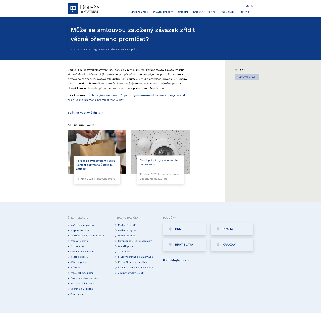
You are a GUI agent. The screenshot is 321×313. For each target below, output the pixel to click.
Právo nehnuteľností (81, 272)
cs (251, 5)
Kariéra (198, 12)
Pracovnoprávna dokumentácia (135, 256)
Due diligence (125, 246)
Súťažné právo (78, 262)
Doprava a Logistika (81, 288)
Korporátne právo (80, 230)
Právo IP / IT (77, 267)
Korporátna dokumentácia (132, 262)
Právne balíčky (163, 12)
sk (247, 5)
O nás (212, 12)
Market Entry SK (127, 230)
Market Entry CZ (127, 225)
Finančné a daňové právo (84, 278)
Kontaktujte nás (175, 260)
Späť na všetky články (84, 112)
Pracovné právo (79, 241)
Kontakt (245, 12)
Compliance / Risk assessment (135, 241)
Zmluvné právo (247, 76)
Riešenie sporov (79, 256)
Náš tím (183, 12)
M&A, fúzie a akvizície (82, 225)
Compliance (77, 294)
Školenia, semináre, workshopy (135, 267)
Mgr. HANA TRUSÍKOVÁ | (106, 49)
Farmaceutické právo (82, 283)
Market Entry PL (127, 235)
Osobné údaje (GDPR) (82, 251)
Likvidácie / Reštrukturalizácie (87, 235)
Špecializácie (139, 12)
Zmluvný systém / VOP (131, 272)
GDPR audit (124, 251)
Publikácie (227, 12)
